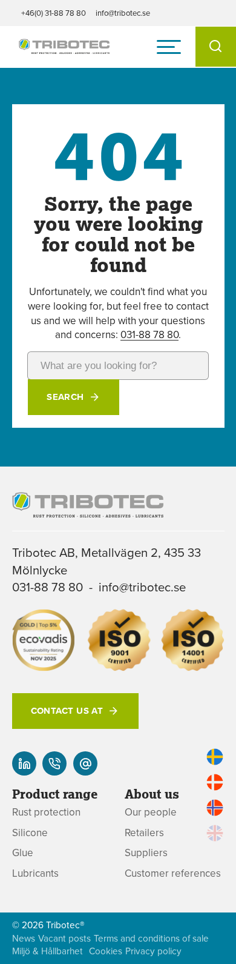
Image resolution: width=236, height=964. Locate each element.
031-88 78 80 (149, 334)
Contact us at (67, 710)
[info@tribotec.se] (85, 763)
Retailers (144, 833)
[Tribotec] (64, 47)
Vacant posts (64, 938)
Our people (151, 812)
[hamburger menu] (169, 47)
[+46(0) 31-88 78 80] (54, 763)
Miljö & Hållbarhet (47, 951)
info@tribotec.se (123, 12)
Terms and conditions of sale (151, 938)
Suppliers (146, 853)
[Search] (215, 47)
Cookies (105, 951)
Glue (22, 853)
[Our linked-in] (24, 763)
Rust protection (46, 812)
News (23, 938)
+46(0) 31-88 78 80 (53, 12)
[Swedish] (215, 756)
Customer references (173, 873)
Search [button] (65, 397)
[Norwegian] (215, 807)
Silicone (30, 833)
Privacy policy (153, 951)
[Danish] (215, 782)
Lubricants (35, 873)
